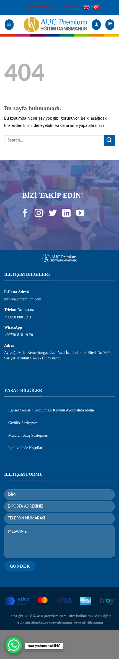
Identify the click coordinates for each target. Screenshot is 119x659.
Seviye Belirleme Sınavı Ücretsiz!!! (49, 7)
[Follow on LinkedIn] (66, 215)
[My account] (96, 24)
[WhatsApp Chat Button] (14, 645)
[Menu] (9, 24)
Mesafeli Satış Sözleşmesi (28, 435)
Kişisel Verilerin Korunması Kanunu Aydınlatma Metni (51, 410)
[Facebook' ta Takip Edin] (25, 215)
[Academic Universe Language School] (55, 24)
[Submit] (109, 140)
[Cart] (109, 24)
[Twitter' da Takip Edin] (52, 215)
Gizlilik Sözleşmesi (23, 423)
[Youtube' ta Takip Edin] (80, 215)
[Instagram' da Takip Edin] (39, 215)
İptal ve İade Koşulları (25, 448)
